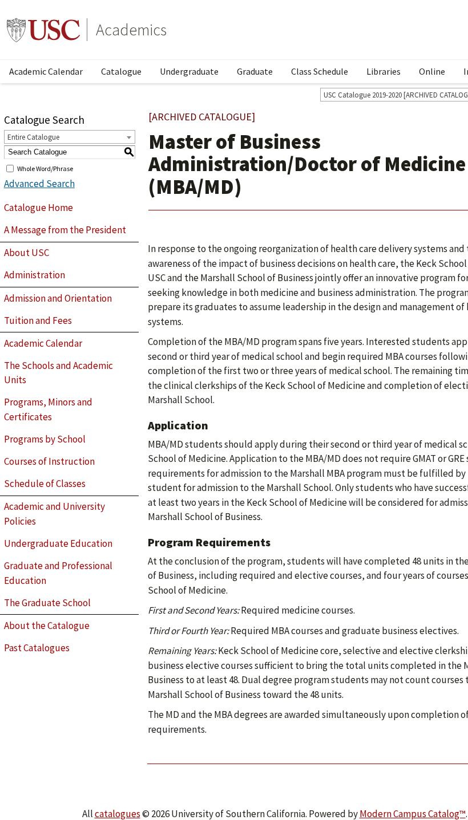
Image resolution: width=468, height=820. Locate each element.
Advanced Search (39, 183)
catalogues (117, 813)
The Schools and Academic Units (58, 373)
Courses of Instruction (49, 461)
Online (432, 71)
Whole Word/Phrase (45, 168)
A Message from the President (65, 230)
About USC (26, 252)
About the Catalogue (47, 625)
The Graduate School (47, 602)
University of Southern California (43, 29)
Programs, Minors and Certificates (48, 409)
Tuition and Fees (38, 320)
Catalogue (121, 71)
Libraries (383, 71)
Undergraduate (189, 71)
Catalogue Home (38, 207)
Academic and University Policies (54, 513)
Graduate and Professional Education (58, 573)
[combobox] (69, 137)
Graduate (255, 71)
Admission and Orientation (58, 298)
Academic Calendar (46, 71)
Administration (34, 275)
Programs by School (45, 439)
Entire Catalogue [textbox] (33, 137)
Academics (131, 29)
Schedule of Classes (45, 483)
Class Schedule (319, 71)
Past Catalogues (37, 648)
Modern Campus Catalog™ (413, 813)
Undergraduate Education (58, 543)
